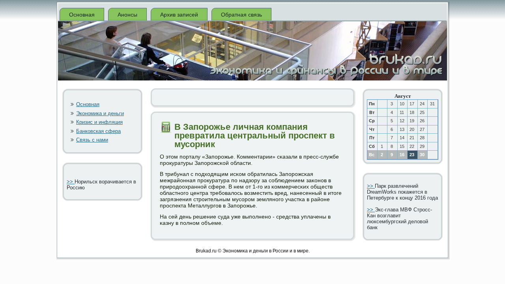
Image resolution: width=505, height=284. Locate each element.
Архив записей (179, 14)
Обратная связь (241, 14)
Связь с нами (92, 140)
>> (71, 182)
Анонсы (127, 14)
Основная (82, 14)
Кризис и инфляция (99, 122)
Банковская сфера (98, 131)
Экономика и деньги (100, 113)
